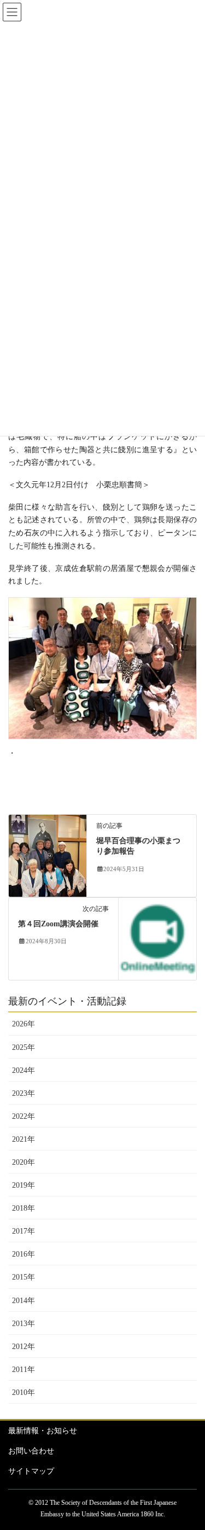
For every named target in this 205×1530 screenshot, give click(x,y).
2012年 (23, 1346)
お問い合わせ (31, 1451)
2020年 (23, 1162)
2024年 (23, 1070)
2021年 (23, 1139)
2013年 (23, 1323)
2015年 (23, 1277)
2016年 (23, 1254)
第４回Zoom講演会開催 (58, 924)
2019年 (23, 1185)
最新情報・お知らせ (42, 1431)
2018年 (23, 1208)
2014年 (23, 1301)
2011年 (23, 1369)
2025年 (23, 1047)
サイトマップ (31, 1471)
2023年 (23, 1093)
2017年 (23, 1231)
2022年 (23, 1116)
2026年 (23, 1024)
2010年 (23, 1392)
